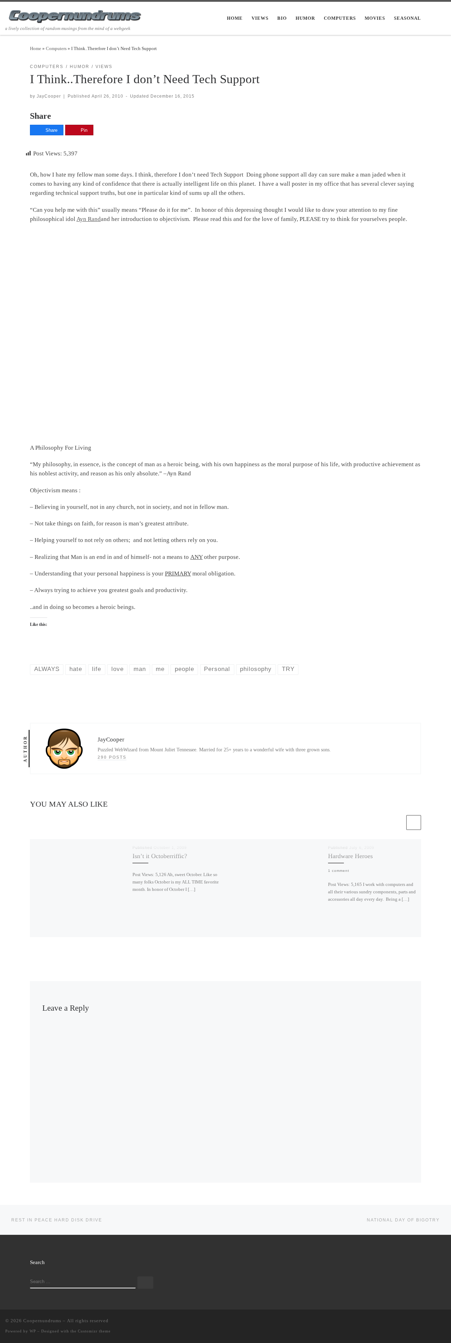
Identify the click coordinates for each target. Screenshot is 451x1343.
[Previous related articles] (397, 822)
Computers (56, 48)
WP (33, 1331)
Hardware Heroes (350, 856)
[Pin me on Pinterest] (443, 1322)
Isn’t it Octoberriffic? (159, 856)
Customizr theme (94, 1331)
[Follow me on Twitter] (413, 1322)
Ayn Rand (88, 219)
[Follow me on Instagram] (433, 1322)
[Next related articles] (413, 822)
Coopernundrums (42, 1320)
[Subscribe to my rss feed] (403, 1322)
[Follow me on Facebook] (423, 1322)
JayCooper (49, 96)
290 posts (112, 757)
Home (35, 48)
